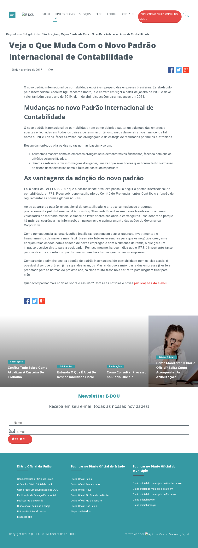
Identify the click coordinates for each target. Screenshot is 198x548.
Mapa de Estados (81, 511)
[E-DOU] (28, 15)
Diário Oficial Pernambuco (85, 484)
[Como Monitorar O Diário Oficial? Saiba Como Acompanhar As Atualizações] (173, 351)
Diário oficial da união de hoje (33, 506)
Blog (99, 14)
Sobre (46, 14)
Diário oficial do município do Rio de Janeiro (158, 483)
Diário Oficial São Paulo (84, 506)
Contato (128, 14)
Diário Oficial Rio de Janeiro (86, 500)
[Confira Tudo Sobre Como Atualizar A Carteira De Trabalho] (25, 351)
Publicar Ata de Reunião (30, 500)
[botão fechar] (12, 15)
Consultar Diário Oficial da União (35, 479)
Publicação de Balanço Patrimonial (36, 495)
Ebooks (112, 14)
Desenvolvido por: (134, 534)
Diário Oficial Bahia (81, 479)
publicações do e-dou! (150, 283)
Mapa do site (24, 516)
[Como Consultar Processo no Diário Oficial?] (123, 351)
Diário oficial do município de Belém (153, 488)
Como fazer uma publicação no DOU (37, 489)
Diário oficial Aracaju (144, 505)
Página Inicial (14, 34)
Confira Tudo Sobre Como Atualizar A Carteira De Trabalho (27, 372)
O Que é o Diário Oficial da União (35, 484)
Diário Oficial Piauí (81, 489)
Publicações (51, 34)
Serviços (85, 14)
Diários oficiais (65, 14)
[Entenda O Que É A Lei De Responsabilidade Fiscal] (74, 351)
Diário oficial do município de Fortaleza (155, 494)
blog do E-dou (33, 34)
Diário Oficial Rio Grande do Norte (89, 495)
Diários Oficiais (167, 357)
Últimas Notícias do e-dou (31, 511)
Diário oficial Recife (143, 499)
